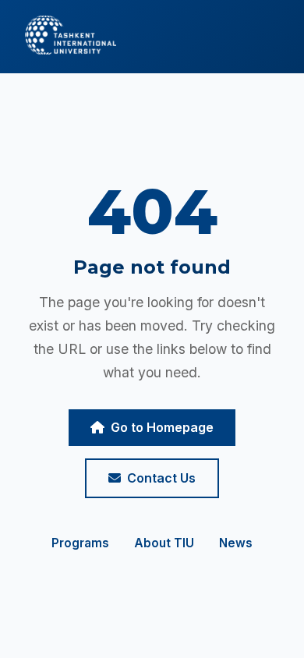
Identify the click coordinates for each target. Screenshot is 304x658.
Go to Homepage (162, 427)
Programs (80, 543)
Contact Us (161, 478)
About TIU (164, 543)
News (236, 543)
